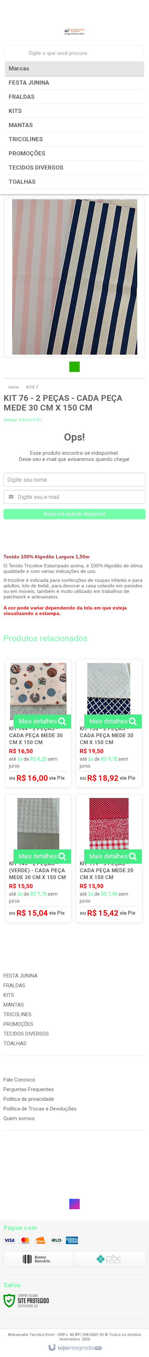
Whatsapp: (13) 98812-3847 (38, 1188)
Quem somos (19, 1118)
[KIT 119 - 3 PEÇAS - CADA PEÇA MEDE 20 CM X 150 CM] (109, 858)
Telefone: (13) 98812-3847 (37, 1181)
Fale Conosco (19, 1080)
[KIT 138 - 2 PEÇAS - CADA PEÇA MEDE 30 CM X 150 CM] (109, 723)
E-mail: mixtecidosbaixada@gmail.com (51, 1195)
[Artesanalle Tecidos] (74, 32)
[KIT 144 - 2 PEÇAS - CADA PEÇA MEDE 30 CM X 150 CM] (38, 723)
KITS (30, 387)
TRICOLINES (17, 1014)
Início (13, 387)
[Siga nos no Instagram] (74, 1204)
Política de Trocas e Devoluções (40, 1109)
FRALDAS (14, 985)
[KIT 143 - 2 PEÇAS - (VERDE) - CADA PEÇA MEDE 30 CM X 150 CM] (38, 858)
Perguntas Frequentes (28, 1089)
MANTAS (13, 1005)
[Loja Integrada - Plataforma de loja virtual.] (74, 1348)
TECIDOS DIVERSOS (26, 1034)
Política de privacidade (28, 1099)
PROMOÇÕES (18, 1024)
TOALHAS (14, 1043)
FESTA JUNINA (20, 976)
